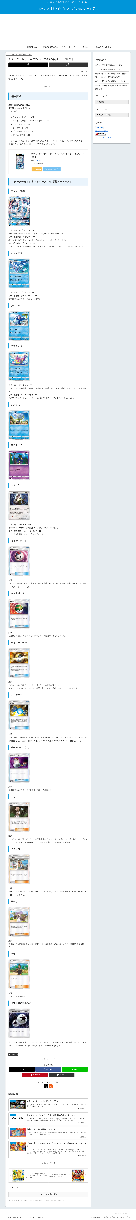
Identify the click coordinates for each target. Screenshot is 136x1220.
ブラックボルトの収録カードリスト (109, 69)
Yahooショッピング (51, 169)
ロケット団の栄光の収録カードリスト (110, 81)
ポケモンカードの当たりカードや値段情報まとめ (111, 87)
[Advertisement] (68, 29)
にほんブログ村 (101, 131)
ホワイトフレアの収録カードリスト (109, 65)
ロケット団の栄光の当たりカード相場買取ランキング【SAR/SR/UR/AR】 (111, 75)
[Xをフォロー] (46, 1086)
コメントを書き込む (48, 1194)
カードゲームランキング (104, 137)
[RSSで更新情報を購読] (51, 1086)
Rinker (39, 160)
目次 (46, 86)
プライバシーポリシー (122, 1214)
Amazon (37, 169)
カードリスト (14, 1054)
